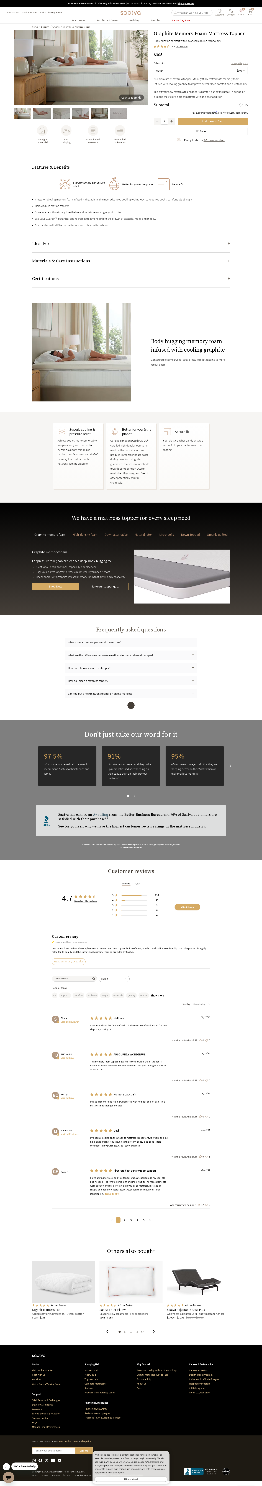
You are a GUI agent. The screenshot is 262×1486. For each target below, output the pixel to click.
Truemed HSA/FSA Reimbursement (102, 1417)
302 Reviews (195, 1305)
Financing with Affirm (95, 1408)
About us (141, 1383)
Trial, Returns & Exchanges (46, 1400)
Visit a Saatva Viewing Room (46, 1384)
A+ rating (100, 815)
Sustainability (144, 1379)
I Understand (131, 1479)
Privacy (45, 1475)
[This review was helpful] (200, 1040)
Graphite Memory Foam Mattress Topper (71, 26)
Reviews (88, 1388)
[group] (81, 67)
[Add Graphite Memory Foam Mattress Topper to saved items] (141, 36)
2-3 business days (214, 140)
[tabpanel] (131, 582)
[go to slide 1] (22, 113)
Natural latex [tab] (143, 534)
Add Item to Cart (213, 121)
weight (105, 995)
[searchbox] (71, 978)
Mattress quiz (91, 1370)
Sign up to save (186, 3)
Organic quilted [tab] (217, 534)
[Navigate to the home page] (130, 13)
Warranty (37, 1409)
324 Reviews (127, 1305)
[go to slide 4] (80, 113)
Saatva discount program (97, 1413)
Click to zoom (129, 97)
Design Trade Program (201, 1374)
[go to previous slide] (107, 1332)
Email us (36, 1379)
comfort (78, 995)
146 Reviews (60, 1305)
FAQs (34, 1422)
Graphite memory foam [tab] (50, 534)
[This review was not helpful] (206, 1040)
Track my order (40, 1418)
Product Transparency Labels (99, 1392)
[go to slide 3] (61, 113)
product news (71, 1441)
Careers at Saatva (198, 1370)
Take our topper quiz (105, 586)
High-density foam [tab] (85, 534)
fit (54, 995)
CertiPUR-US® (140, 440)
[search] (194, 12)
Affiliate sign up (197, 1388)
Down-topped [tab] (190, 534)
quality (131, 995)
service (143, 995)
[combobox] (201, 70)
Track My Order (29, 12)
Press (139, 1388)
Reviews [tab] (126, 883)
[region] (131, 772)
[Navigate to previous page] (112, 1220)
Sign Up (84, 1450)
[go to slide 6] (118, 113)
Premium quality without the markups (157, 1370)
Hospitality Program (199, 1383)
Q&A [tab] (137, 883)
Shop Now (55, 586)
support (65, 995)
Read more (112, 1193)
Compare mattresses (95, 1383)
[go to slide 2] (41, 113)
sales (60, 1441)
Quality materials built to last (152, 1374)
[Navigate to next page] (150, 1220)
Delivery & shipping (42, 1404)
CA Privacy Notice (83, 1475)
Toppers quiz (91, 1379)
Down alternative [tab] (116, 534)
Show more (157, 995)
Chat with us (38, 1374)
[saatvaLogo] (38, 1357)
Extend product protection (46, 1413)
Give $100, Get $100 (199, 1392)
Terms (34, 1475)
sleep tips (86, 1441)
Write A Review (187, 907)
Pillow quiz (90, 1374)
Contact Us (13, 12)
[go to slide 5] (99, 113)
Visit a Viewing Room (51, 12)
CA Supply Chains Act (61, 1475)
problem (92, 995)
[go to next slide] (227, 766)
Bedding (45, 26)
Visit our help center (42, 1370)
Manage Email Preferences (46, 1426)
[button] (131, 167)
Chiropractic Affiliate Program (204, 1379)
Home (35, 26)
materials (118, 995)
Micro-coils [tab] (166, 534)
